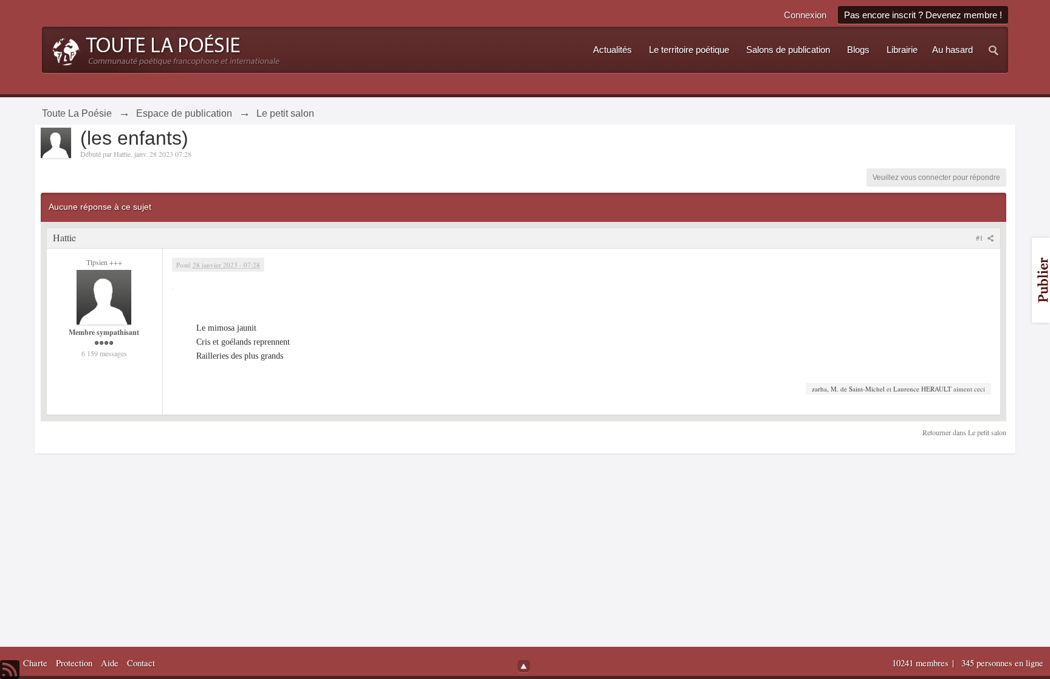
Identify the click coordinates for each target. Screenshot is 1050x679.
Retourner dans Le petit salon (964, 432)
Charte (35, 663)
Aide (109, 663)
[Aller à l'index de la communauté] (162, 48)
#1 (980, 238)
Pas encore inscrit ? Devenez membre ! (923, 15)
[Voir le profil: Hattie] (104, 296)
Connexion (805, 15)
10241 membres (921, 663)
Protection (74, 663)
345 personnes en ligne (1002, 663)
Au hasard (952, 50)
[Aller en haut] (524, 666)
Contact (141, 663)
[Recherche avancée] (994, 50)
